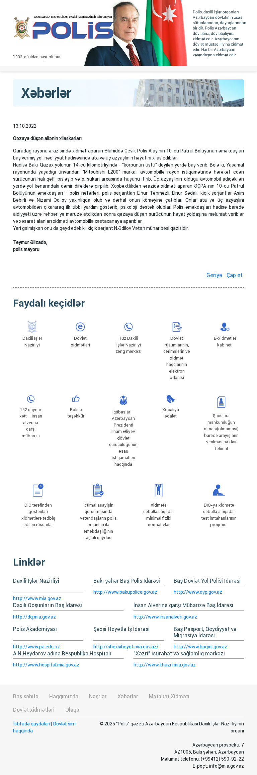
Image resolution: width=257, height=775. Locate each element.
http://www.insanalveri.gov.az (165, 617)
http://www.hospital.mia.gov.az (46, 664)
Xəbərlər (127, 696)
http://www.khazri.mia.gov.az (165, 664)
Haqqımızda (63, 696)
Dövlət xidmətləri (34, 710)
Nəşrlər (98, 696)
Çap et (234, 275)
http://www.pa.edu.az (36, 646)
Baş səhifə (25, 696)
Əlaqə (72, 710)
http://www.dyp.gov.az (198, 592)
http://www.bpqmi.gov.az (200, 646)
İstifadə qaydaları (31, 723)
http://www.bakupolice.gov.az (125, 592)
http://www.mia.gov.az (37, 598)
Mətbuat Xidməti (169, 696)
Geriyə (214, 275)
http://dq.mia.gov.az (34, 617)
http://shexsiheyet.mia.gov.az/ (126, 646)
